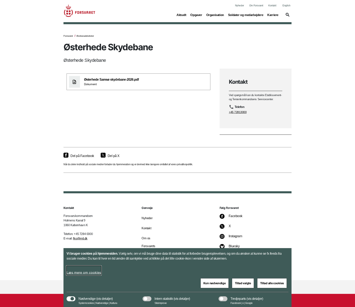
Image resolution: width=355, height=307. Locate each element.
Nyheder (239, 5)
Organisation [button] (215, 15)
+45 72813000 (238, 112)
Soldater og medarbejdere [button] (245, 15)
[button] (287, 16)
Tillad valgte (243, 283)
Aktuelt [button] (181, 15)
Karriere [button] (272, 15)
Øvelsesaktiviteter (85, 36)
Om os (146, 238)
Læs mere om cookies (84, 272)
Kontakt (272, 5)
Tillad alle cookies (272, 283)
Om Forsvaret (256, 5)
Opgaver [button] (196, 15)
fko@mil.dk (80, 238)
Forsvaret (68, 36)
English (286, 5)
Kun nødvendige (214, 283)
